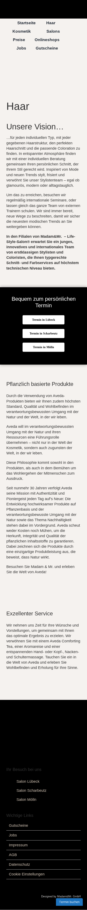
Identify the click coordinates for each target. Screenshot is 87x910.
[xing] (57, 760)
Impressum (18, 845)
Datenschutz (19, 864)
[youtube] (43, 760)
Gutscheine (18, 825)
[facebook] (30, 760)
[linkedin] (50, 760)
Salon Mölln (26, 799)
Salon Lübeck (27, 781)
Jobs (13, 835)
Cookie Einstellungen (27, 874)
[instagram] (36, 760)
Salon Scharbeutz (31, 790)
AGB (13, 855)
